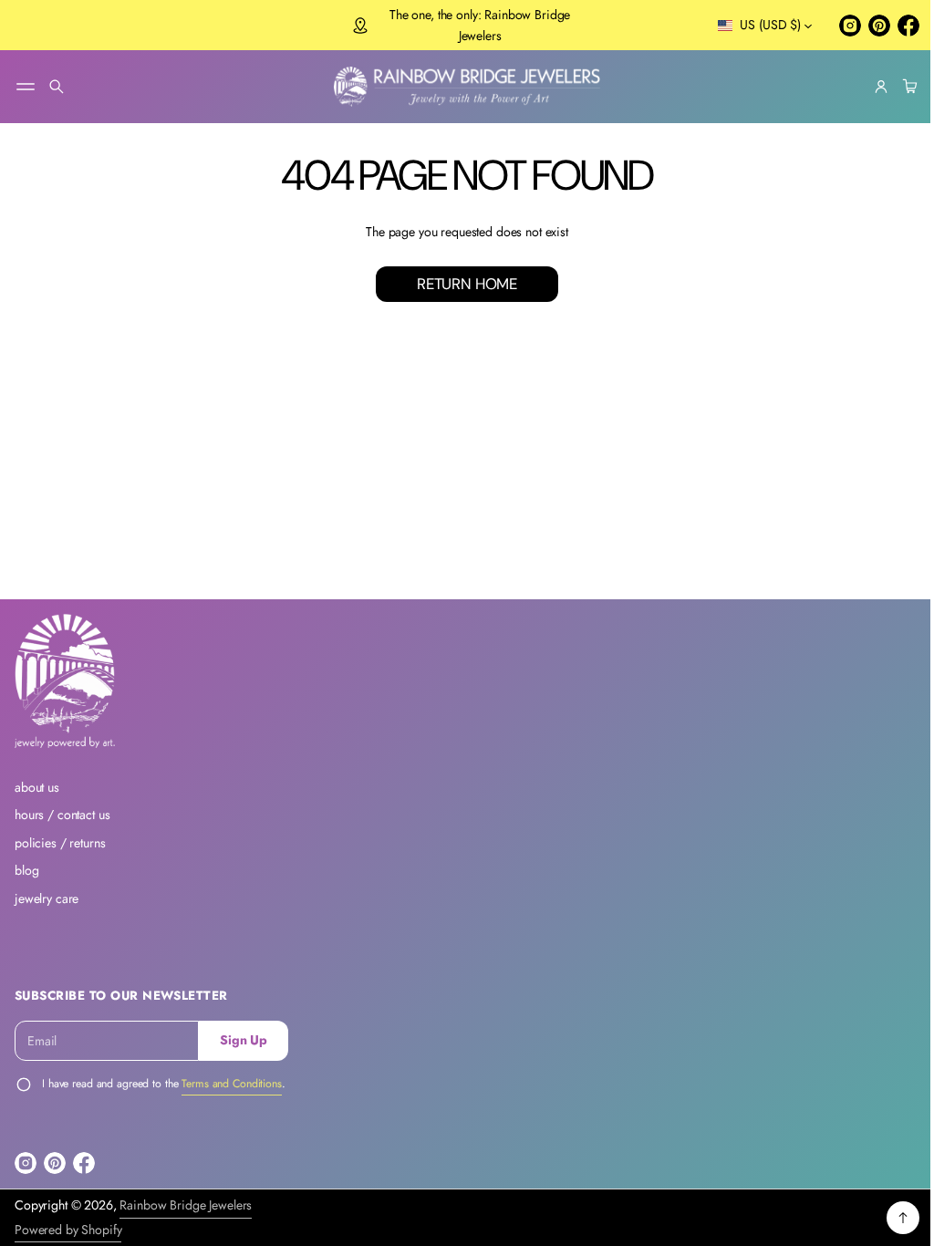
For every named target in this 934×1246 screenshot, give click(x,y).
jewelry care (46, 898)
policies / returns (60, 843)
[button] (56, 87)
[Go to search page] (56, 87)
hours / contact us (62, 814)
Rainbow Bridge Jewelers (185, 1205)
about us (37, 787)
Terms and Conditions (232, 1083)
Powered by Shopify (68, 1229)
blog (26, 870)
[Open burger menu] (25, 87)
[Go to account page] (867, 86)
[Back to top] (889, 1217)
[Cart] (894, 86)
